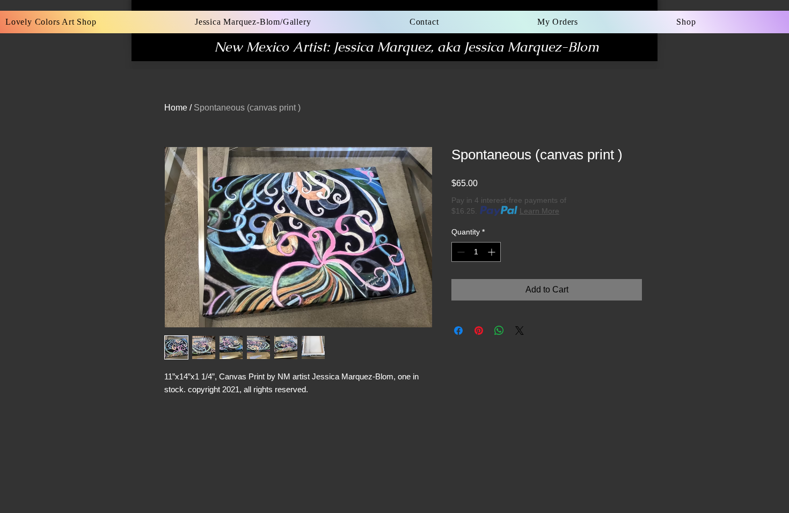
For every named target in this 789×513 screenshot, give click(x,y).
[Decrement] (459, 252)
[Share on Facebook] (458, 330)
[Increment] (492, 252)
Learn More (539, 211)
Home (175, 107)
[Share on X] (519, 330)
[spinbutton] (476, 252)
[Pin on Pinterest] (478, 330)
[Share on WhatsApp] (499, 330)
